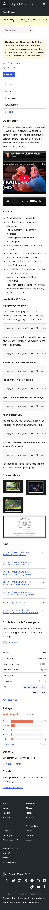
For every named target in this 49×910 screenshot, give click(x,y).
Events (29, 830)
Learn (5, 826)
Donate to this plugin (13, 787)
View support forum (12, 764)
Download (9, 74)
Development (11, 105)
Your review (8, 744)
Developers (8, 835)
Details (8, 84)
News (5, 808)
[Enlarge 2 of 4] (43, 483)
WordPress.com (11, 848)
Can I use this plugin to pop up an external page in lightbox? (17, 583)
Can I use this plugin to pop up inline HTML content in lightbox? (18, 593)
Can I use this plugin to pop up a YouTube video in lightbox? (17, 563)
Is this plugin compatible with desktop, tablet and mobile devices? (20, 611)
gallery (35, 687)
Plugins (29, 813)
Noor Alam (11, 67)
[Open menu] (45, 4)
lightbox (36, 692)
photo (43, 692)
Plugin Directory (9, 12)
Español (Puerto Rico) (19, 874)
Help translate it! (29, 21)
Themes (30, 808)
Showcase (31, 803)
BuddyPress (10, 862)
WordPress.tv (10, 840)
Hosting (6, 813)
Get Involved (32, 826)
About (5, 803)
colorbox (27, 687)
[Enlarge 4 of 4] (43, 519)
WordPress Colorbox (13, 467)
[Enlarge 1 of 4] (20, 483)
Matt (6, 853)
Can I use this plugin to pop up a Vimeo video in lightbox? (17, 573)
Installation (10, 98)
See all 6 (42, 681)
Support (9, 111)
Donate (31, 835)
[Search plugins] (30, 30)
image (43, 687)
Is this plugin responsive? (14, 602)
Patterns (30, 817)
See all (43, 744)
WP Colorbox (9, 127)
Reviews (9, 91)
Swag (30, 840)
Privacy (6, 817)
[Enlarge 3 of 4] (20, 500)
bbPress (8, 857)
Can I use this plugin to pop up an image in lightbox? (16, 553)
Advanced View (10, 699)
